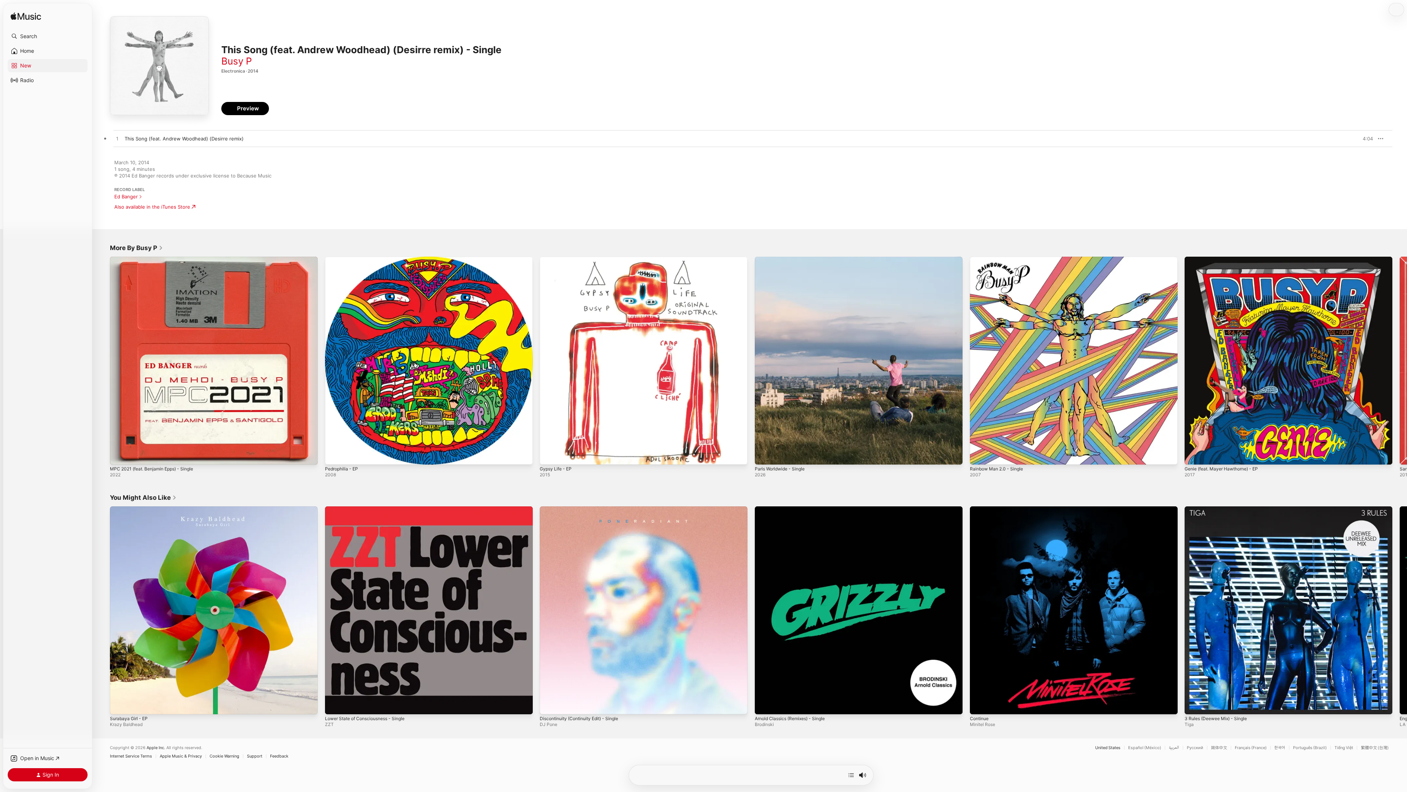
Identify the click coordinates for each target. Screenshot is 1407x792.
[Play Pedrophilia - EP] (334, 455)
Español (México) (1144, 748)
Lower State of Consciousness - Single (369, 509)
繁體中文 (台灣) (1375, 748)
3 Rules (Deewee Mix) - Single (1219, 509)
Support (254, 756)
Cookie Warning (224, 756)
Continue (980, 509)
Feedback (279, 756)
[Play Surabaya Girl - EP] (119, 704)
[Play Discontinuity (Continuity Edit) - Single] (548, 704)
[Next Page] (1400, 360)
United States (1107, 748)
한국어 (1279, 748)
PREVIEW (1365, 138)
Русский (1195, 748)
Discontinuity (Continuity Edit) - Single (583, 509)
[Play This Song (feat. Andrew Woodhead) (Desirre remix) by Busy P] (117, 139)
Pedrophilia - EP (343, 260)
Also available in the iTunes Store (152, 207)
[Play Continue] (979, 704)
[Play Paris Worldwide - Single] (763, 455)
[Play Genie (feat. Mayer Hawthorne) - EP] (1193, 455)
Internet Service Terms (131, 756)
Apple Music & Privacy (181, 756)
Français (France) (1251, 748)
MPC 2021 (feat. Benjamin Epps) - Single (156, 260)
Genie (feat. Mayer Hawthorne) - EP (1226, 260)
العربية (1174, 748)
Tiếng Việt (1343, 748)
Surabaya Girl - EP (130, 509)
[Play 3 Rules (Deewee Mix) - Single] (1193, 704)
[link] (136, 248)
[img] (26, 16)
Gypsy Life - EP (557, 260)
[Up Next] (851, 775)
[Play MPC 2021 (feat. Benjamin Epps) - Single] (119, 455)
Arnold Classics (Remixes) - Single (794, 509)
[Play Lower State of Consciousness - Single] (334, 704)
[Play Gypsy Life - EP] (548, 455)
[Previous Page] (102, 360)
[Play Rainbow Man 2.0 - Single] (979, 455)
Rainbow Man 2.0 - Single (999, 260)
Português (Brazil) (1310, 748)
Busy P (236, 61)
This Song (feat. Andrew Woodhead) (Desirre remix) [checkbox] (184, 139)
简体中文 (1219, 748)
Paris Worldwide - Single (782, 260)
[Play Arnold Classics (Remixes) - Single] (763, 704)
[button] (47, 36)
